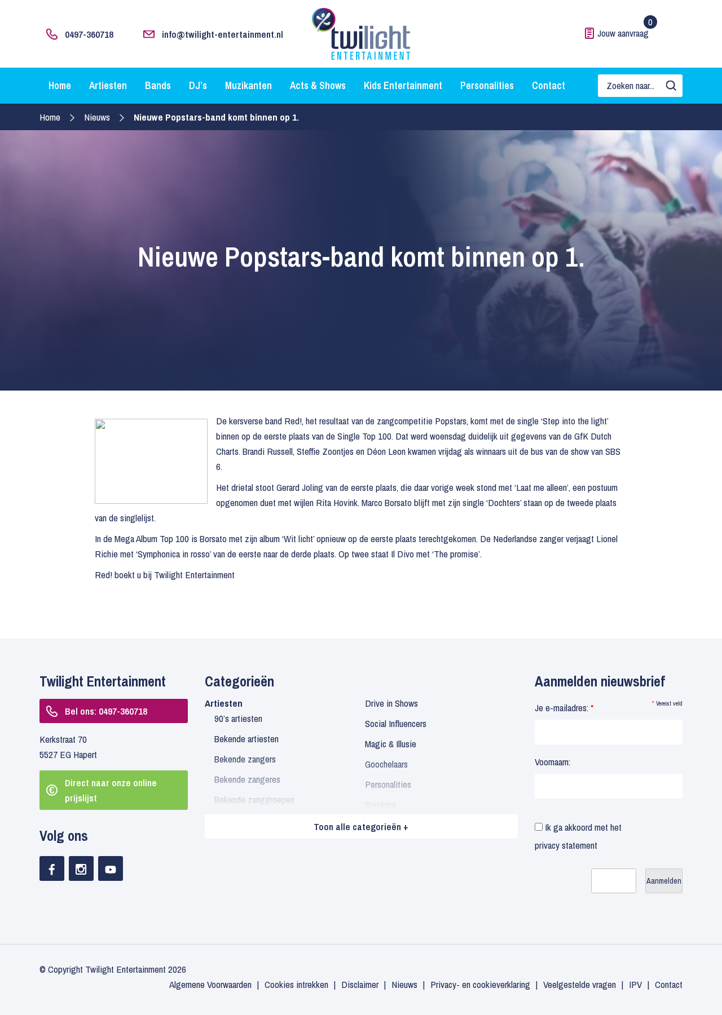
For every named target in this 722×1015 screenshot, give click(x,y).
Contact (548, 85)
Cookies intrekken (296, 984)
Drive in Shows (391, 703)
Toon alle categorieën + (361, 826)
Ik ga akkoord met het (578, 836)
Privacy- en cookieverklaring (480, 984)
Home (60, 85)
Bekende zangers (245, 758)
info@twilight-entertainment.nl (222, 34)
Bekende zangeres (247, 779)
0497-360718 (89, 34)
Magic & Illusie (390, 743)
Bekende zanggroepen (254, 799)
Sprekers (380, 804)
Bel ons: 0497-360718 (106, 710)
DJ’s (198, 85)
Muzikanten (248, 85)
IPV (635, 984)
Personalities (487, 85)
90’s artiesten (238, 718)
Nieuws (97, 116)
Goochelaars (386, 763)
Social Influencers (395, 723)
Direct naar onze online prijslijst (111, 790)
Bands (158, 85)
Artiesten (108, 85)
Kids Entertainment (403, 85)
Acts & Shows (318, 85)
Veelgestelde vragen (579, 984)
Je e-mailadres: (564, 707)
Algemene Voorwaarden (210, 984)
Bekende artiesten (246, 738)
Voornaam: (552, 761)
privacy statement (566, 845)
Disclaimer (359, 984)
